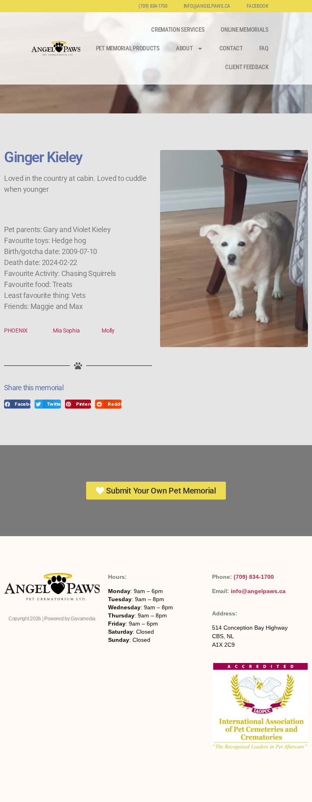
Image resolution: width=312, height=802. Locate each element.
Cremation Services (177, 29)
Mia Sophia (66, 330)
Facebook (258, 6)
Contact (231, 48)
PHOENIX (16, 330)
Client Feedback (247, 67)
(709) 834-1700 (153, 6)
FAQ (264, 48)
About (184, 48)
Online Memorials (245, 29)
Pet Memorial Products (128, 48)
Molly (108, 330)
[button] (17, 404)
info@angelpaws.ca (207, 6)
